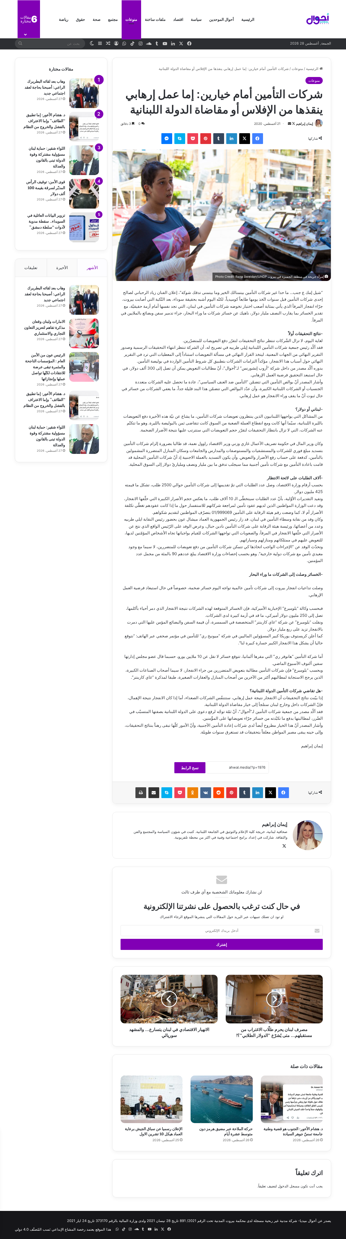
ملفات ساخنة (155, 19)
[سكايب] (179, 138)
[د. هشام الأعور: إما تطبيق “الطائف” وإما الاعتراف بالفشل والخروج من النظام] (84, 127)
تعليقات (30, 267)
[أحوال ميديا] (317, 19)
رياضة (63, 19)
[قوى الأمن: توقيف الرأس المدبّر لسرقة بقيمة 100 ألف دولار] (84, 194)
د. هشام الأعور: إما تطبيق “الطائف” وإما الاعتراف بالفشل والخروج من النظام (44, 120)
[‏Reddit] (218, 792)
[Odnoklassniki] (192, 792)
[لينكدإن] (231, 138)
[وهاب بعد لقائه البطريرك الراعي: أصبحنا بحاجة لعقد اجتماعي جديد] (84, 93)
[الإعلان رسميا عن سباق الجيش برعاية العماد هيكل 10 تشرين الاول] (151, 1099)
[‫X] (244, 138)
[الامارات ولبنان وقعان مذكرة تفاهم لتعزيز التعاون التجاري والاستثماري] (84, 333)
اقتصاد (178, 19)
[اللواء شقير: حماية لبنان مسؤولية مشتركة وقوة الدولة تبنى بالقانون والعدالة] (84, 160)
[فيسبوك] (257, 138)
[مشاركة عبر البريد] (153, 792)
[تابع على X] (293, 124)
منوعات (131, 19)
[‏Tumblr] (218, 138)
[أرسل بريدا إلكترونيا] (289, 124)
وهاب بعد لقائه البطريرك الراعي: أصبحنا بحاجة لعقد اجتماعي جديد (45, 87)
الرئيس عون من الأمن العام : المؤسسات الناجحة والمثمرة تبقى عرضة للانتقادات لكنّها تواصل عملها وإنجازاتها (45, 366)
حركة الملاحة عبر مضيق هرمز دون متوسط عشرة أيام (226, 1131)
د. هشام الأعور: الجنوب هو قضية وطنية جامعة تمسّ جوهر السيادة (293, 1131)
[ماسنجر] (166, 138)
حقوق (80, 19)
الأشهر (92, 267)
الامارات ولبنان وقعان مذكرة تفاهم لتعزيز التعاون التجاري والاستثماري (44, 327)
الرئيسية (247, 19)
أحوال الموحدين (221, 19)
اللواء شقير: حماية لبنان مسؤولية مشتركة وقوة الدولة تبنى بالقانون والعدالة (47, 157)
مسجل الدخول (289, 1186)
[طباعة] (140, 792)
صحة (97, 19)
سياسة (196, 19)
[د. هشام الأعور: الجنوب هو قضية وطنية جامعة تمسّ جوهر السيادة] (292, 1099)
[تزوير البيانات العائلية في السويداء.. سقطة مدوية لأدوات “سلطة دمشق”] (84, 227)
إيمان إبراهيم (304, 124)
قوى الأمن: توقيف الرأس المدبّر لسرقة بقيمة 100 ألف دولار (45, 187)
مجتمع (113, 19)
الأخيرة (62, 267)
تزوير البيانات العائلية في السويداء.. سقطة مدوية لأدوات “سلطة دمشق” (46, 221)
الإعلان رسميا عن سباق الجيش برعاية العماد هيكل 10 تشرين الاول (153, 1131)
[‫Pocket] (192, 138)
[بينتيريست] (205, 138)
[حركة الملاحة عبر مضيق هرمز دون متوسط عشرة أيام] (221, 1099)
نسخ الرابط (190, 767)
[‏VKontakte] (205, 792)
